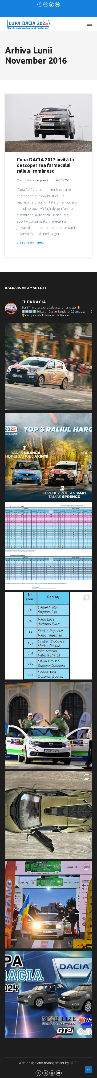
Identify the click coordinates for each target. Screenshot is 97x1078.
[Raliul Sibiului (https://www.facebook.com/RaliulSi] (48, 815)
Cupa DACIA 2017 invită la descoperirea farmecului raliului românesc (45, 165)
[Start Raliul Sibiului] (48, 725)
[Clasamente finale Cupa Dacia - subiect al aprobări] (48, 546)
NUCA (74, 1063)
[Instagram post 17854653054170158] (48, 994)
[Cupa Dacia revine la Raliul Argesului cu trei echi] (48, 904)
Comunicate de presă (32, 180)
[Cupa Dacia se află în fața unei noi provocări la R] (48, 635)
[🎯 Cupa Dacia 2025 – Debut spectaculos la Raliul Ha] (48, 456)
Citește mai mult (31, 242)
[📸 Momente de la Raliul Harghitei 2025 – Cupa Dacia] (48, 366)
